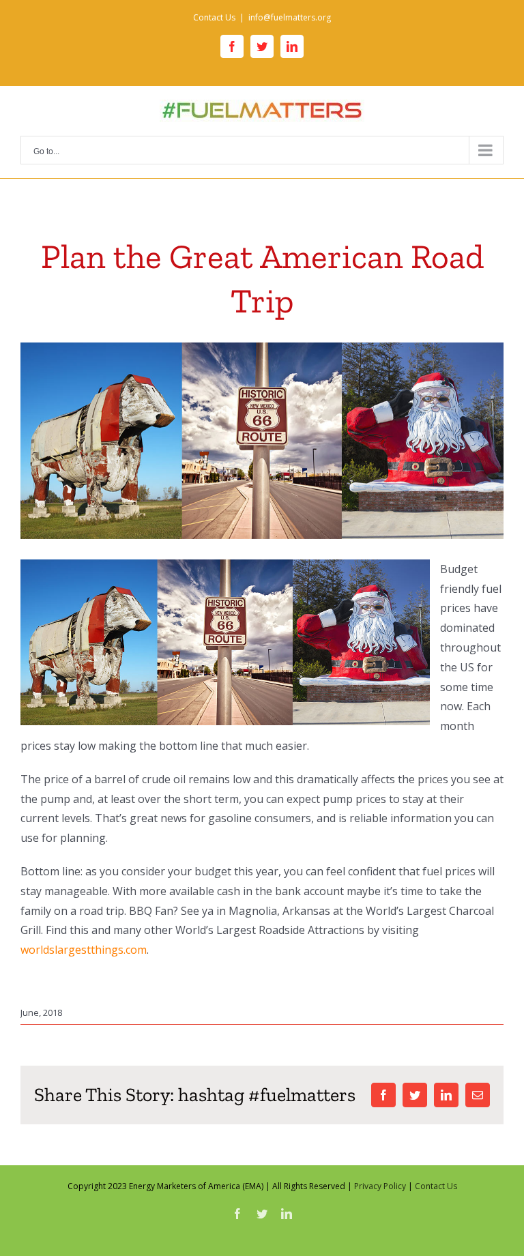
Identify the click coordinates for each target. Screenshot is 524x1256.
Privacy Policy (380, 1186)
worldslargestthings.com (83, 949)
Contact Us (436, 1186)
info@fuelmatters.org (289, 17)
